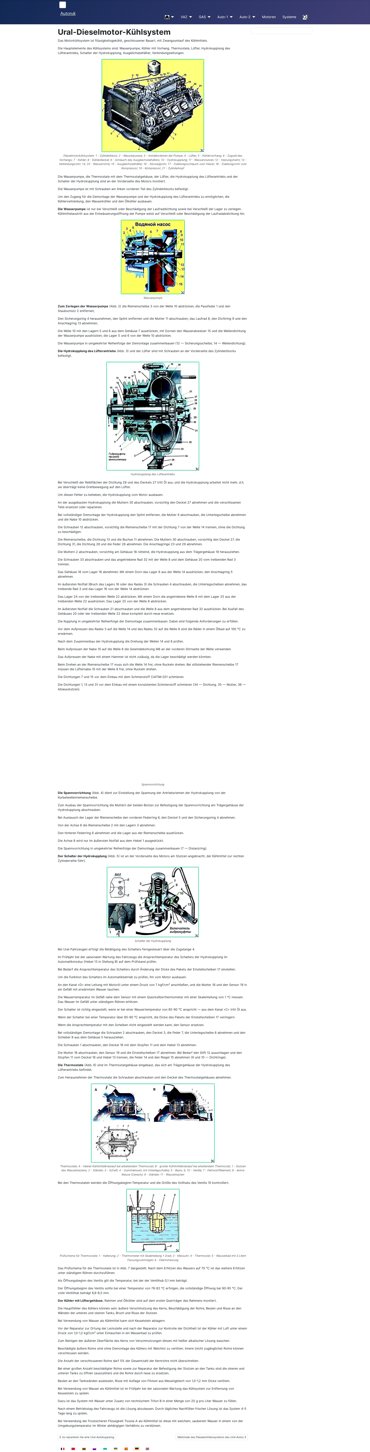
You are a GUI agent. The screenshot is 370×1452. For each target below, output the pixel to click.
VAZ (184, 17)
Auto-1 (222, 17)
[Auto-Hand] (171, 16)
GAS (202, 17)
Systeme (289, 17)
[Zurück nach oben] (363, 1445)
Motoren (269, 17)
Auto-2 (245, 17)
